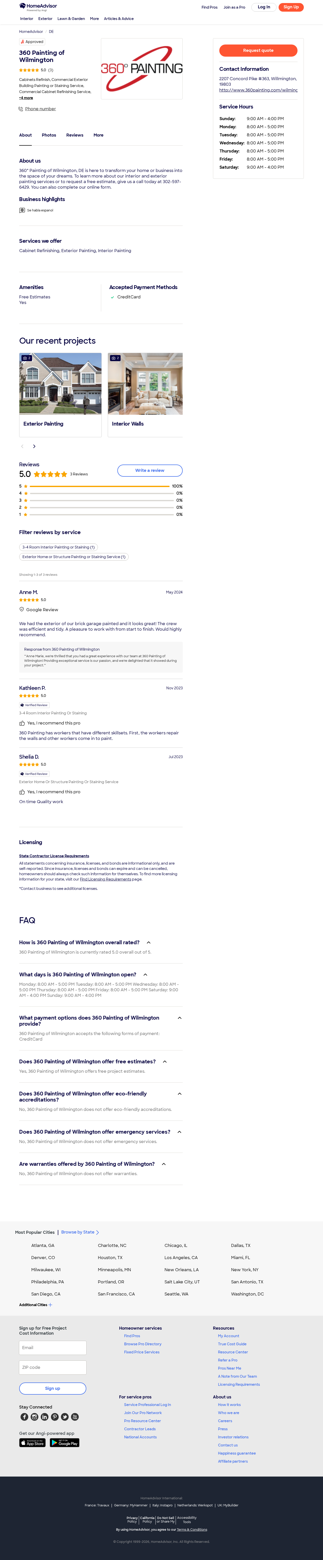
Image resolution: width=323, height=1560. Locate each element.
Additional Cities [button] (33, 1305)
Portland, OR (111, 1282)
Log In (264, 7)
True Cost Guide (232, 1344)
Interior (26, 18)
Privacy (132, 1519)
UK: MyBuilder (228, 1505)
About (25, 135)
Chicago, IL (176, 1245)
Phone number (40, 109)
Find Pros (132, 1336)
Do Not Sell (166, 1519)
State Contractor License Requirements (54, 856)
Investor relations (233, 1437)
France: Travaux (97, 1505)
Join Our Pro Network (143, 1413)
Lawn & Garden (71, 18)
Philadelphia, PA (47, 1282)
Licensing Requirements (239, 1384)
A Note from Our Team (237, 1376)
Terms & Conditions (192, 1530)
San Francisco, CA (116, 1294)
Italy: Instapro (162, 1505)
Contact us (228, 1445)
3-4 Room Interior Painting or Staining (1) (58, 547)
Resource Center (233, 1352)
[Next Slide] (34, 446)
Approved (34, 41)
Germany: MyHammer (131, 1505)
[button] (60, 394)
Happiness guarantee (237, 1453)
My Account (228, 1336)
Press (223, 1429)
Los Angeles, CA (181, 1257)
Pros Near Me (229, 1368)
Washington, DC (247, 1294)
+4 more (26, 98)
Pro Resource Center (142, 1421)
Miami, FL (240, 1257)
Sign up (52, 1388)
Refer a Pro (227, 1360)
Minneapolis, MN (114, 1269)
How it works (229, 1404)
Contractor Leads (140, 1429)
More (94, 18)
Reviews (75, 135)
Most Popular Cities (35, 1232)
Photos (49, 135)
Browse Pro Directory (143, 1344)
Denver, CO (43, 1257)
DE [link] (51, 31)
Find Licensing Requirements (105, 879)
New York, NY (245, 1269)
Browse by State (77, 1232)
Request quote (258, 50)
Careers (225, 1421)
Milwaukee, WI (46, 1269)
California (147, 1519)
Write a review (150, 470)
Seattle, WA (177, 1294)
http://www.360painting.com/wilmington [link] (262, 90)
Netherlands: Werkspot (195, 1505)
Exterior (45, 18)
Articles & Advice (119, 18)
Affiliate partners (233, 1461)
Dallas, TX (241, 1245)
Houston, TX (110, 1257)
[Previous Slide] (22, 446)
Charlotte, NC (112, 1245)
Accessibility (187, 1520)
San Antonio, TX (247, 1282)
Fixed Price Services (141, 1352)
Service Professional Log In (147, 1404)
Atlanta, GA (43, 1245)
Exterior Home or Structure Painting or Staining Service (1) (73, 557)
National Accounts (140, 1437)
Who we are (228, 1413)
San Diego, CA (46, 1294)
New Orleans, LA (182, 1269)
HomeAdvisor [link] (31, 31)
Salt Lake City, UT (182, 1282)
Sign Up (291, 7)
